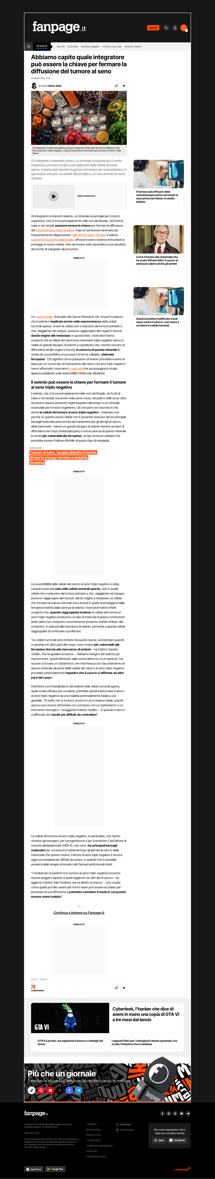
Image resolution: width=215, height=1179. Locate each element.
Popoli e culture (112, 46)
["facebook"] (69, 1090)
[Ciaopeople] (183, 1170)
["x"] (60, 1090)
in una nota (75, 368)
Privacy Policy (94, 1135)
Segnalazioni (93, 1129)
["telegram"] (78, 1090)
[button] (124, 86)
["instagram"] (41, 1090)
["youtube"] (50, 1090)
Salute (61, 46)
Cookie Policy (94, 1140)
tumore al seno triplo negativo (55, 230)
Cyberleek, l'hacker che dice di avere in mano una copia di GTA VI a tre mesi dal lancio (146, 1014)
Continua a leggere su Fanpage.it (79, 913)
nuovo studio (44, 316)
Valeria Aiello (54, 85)
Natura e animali (90, 46)
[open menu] (28, 46)
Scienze (41, 46)
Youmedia (92, 1124)
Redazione (92, 1151)
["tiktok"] (31, 1090)
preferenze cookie (96, 1156)
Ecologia (73, 46)
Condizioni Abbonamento (100, 1146)
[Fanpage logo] (55, 27)
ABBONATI (153, 28)
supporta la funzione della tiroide (52, 239)
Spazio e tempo (133, 46)
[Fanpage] (36, 1113)
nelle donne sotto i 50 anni (88, 235)
